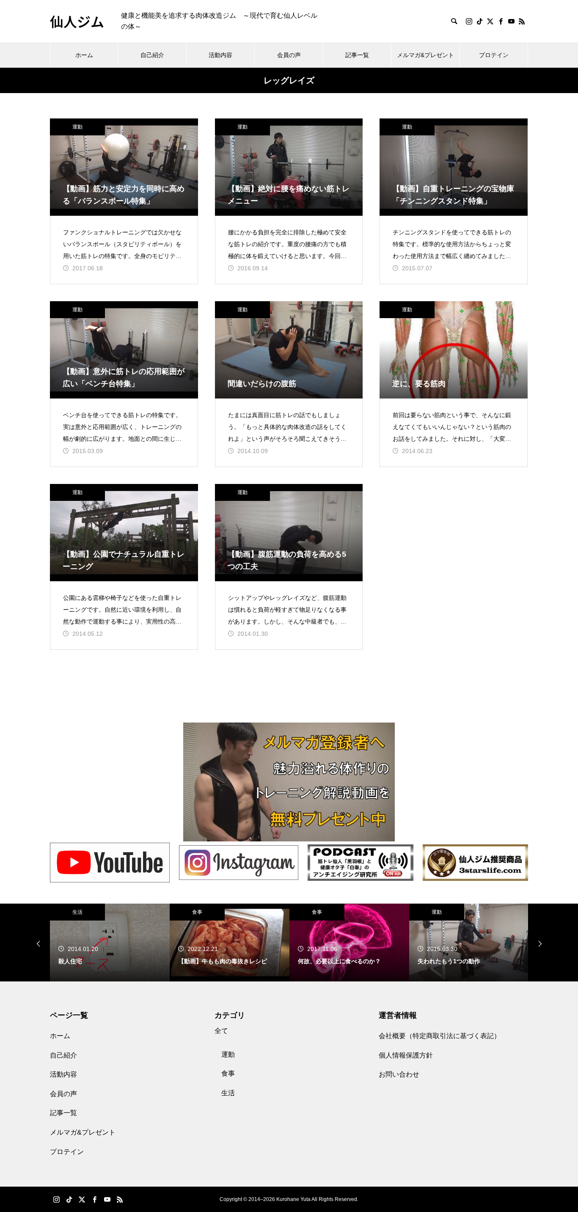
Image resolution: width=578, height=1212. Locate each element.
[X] (490, 21)
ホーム (84, 55)
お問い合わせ (399, 1074)
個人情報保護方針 (406, 1055)
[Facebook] (500, 21)
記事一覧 (357, 55)
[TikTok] (479, 21)
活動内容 (220, 55)
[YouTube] (511, 21)
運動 (77, 127)
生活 (77, 912)
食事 (197, 912)
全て (221, 1030)
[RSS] (521, 21)
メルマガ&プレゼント (425, 55)
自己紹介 (152, 55)
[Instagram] (469, 21)
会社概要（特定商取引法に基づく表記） (440, 1035)
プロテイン (494, 55)
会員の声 (289, 55)
